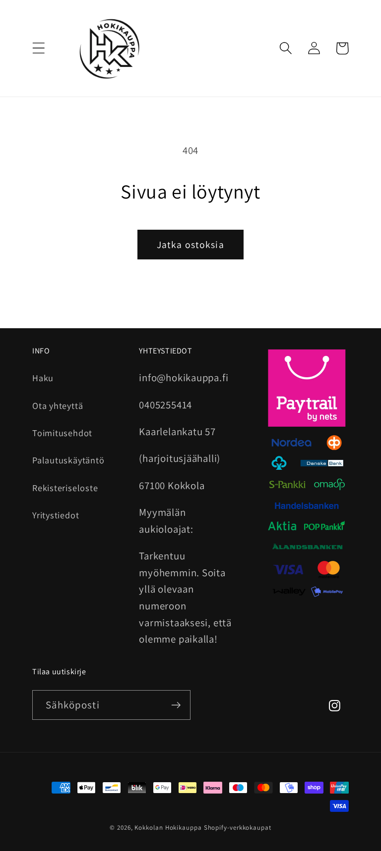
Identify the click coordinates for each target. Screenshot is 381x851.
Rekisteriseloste (65, 488)
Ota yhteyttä (57, 405)
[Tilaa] (176, 705)
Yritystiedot (55, 515)
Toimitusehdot (62, 433)
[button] (38, 48)
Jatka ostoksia (190, 244)
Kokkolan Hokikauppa (167, 827)
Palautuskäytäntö (68, 460)
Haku (43, 378)
